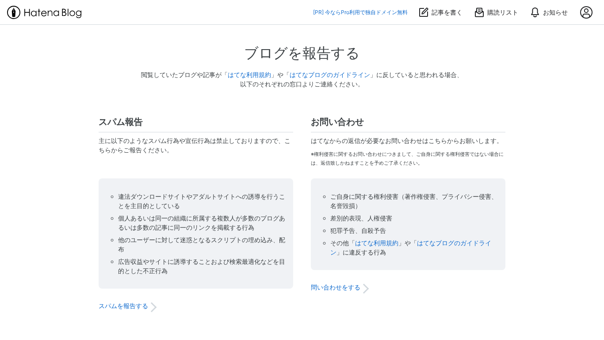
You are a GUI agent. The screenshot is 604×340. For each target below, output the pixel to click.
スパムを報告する (123, 305)
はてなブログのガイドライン (330, 74)
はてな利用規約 (249, 74)
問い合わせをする (335, 287)
